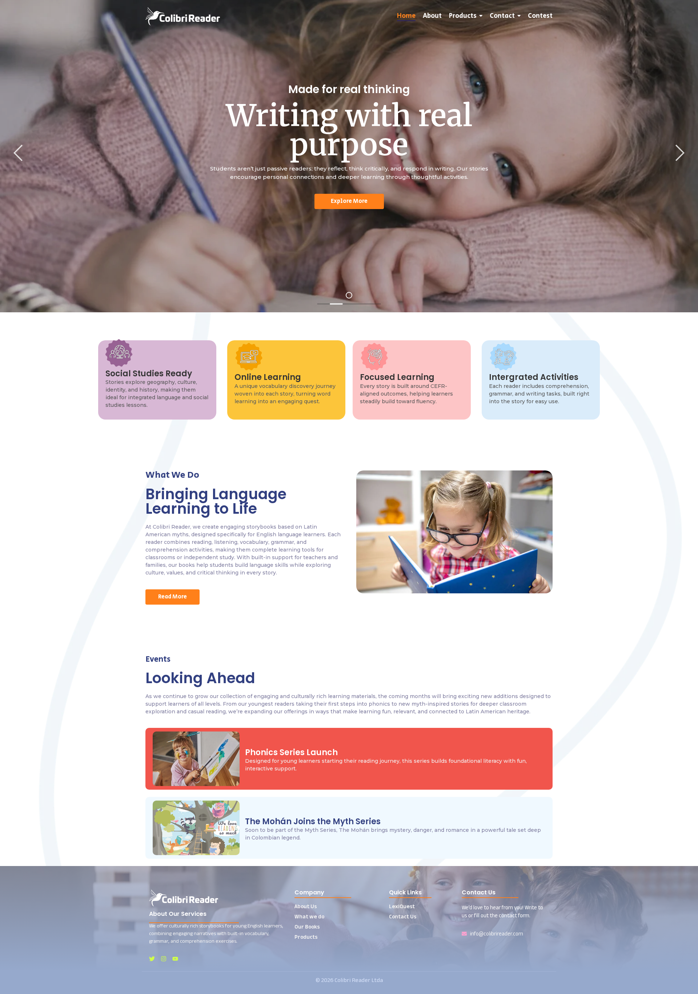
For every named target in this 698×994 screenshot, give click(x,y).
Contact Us (402, 916)
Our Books (307, 926)
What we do (309, 916)
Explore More (349, 201)
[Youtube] (175, 959)
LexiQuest (402, 906)
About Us (305, 906)
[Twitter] (152, 959)
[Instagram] (164, 959)
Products (305, 937)
